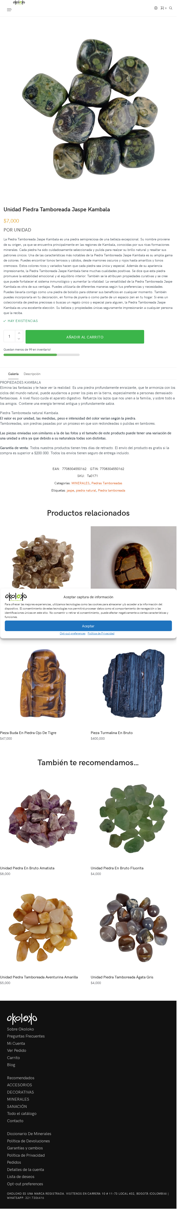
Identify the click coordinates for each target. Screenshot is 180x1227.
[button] (169, 597)
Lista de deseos (20, 1176)
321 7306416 (34, 1198)
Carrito (13, 1057)
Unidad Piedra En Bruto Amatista (27, 867)
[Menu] (14, 10)
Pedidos (14, 1162)
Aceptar (88, 626)
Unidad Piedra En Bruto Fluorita (117, 867)
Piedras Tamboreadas (106, 483)
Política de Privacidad (101, 633)
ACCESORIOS (19, 1084)
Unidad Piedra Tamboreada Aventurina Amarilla (39, 976)
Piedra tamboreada (111, 490)
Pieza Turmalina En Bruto (112, 732)
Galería (13, 373)
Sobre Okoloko (20, 1029)
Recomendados (20, 1077)
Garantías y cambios (25, 1148)
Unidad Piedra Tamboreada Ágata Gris (122, 976)
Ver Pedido (16, 1050)
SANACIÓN (17, 1106)
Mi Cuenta (16, 1043)
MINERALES (80, 483)
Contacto (15, 1120)
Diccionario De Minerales (29, 1133)
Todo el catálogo (22, 1113)
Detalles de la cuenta (25, 1169)
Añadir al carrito (84, 336)
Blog (11, 1064)
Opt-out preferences (72, 633)
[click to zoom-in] (90, 109)
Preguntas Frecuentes (26, 1036)
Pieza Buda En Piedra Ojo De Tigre (28, 732)
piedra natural (86, 490)
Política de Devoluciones (28, 1141)
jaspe (70, 490)
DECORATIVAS (20, 1092)
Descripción (32, 373)
